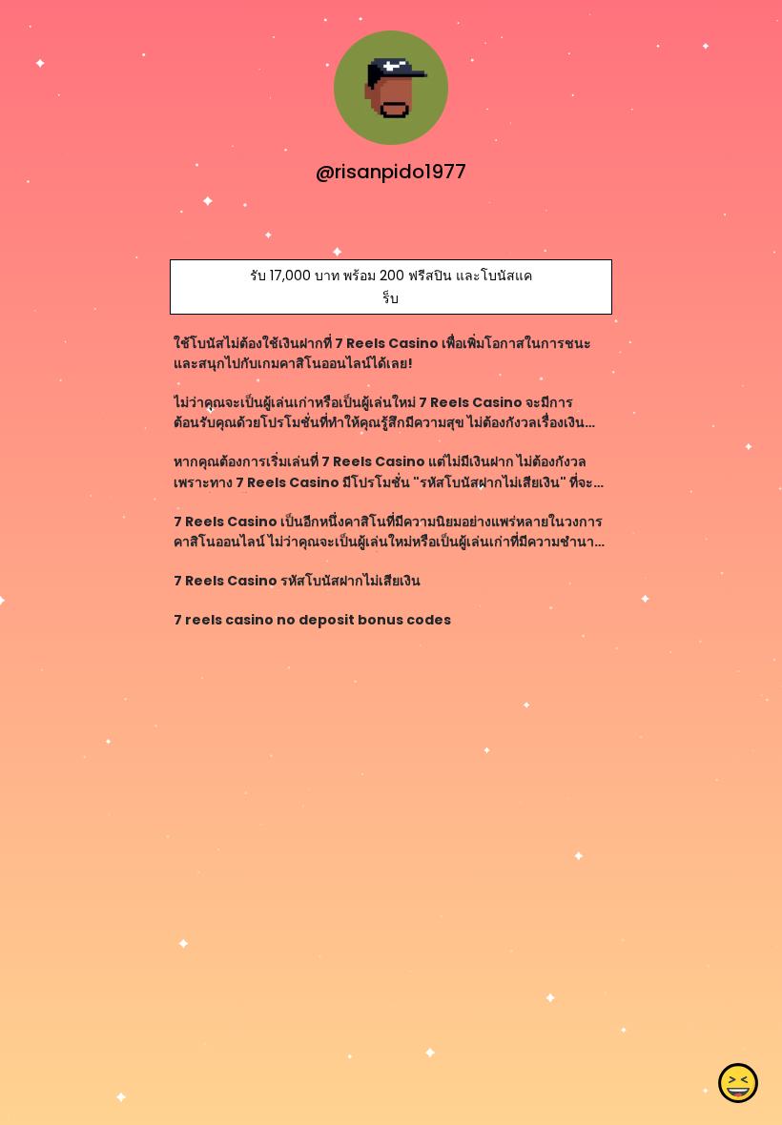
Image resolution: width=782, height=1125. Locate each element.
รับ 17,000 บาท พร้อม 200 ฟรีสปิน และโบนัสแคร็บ (391, 287)
